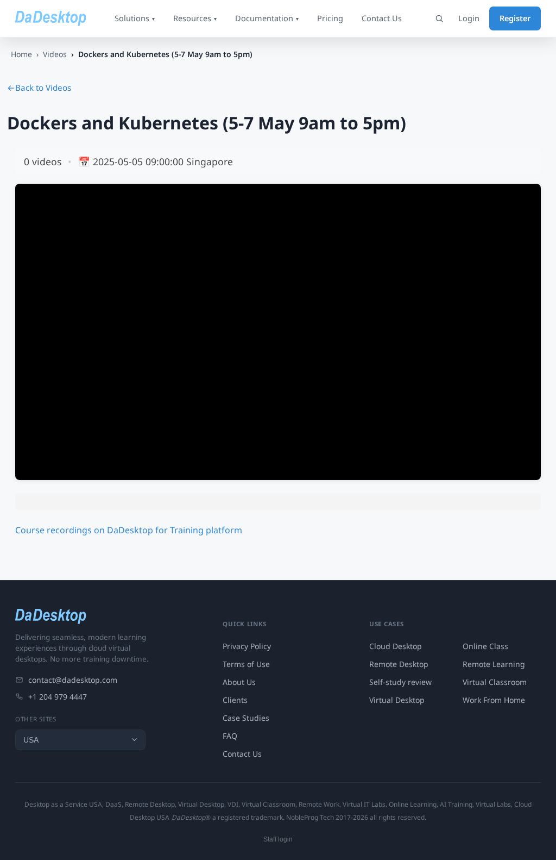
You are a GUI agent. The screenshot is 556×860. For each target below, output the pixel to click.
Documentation (267, 18)
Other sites (35, 719)
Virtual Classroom (495, 682)
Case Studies (246, 718)
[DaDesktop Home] (50, 18)
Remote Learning (494, 664)
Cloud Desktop (395, 646)
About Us (239, 682)
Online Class (485, 646)
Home (21, 54)
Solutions (135, 18)
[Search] (439, 18)
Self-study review (400, 682)
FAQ (230, 736)
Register (515, 18)
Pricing (330, 18)
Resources (195, 18)
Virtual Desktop (397, 700)
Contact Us (382, 18)
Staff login (278, 839)
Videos (55, 54)
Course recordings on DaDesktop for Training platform (128, 530)
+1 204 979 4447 (57, 696)
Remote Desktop (398, 664)
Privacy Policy (247, 646)
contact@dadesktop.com (72, 680)
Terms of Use (246, 664)
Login (468, 18)
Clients (235, 700)
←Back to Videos (39, 87)
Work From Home (494, 700)
